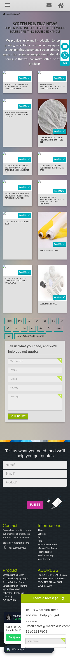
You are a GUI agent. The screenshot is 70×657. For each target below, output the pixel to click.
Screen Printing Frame (14, 582)
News (16, 14)
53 (28, 321)
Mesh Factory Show (47, 544)
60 (24, 328)
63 (49, 328)
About (41, 530)
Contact (42, 534)
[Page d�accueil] (4, 14)
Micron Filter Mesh (47, 548)
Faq (39, 537)
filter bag (7, 596)
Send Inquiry (17, 416)
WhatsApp (18, 649)
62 (40, 328)
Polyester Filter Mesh (13, 593)
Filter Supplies (45, 552)
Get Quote (14, 637)
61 (32, 328)
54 (37, 321)
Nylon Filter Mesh (11, 589)
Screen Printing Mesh (13, 575)
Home (9, 321)
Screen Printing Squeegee (15, 578)
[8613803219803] (65, 55)
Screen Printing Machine (15, 586)
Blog (40, 541)
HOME (9, 14)
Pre (20, 321)
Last (8, 336)
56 (53, 321)
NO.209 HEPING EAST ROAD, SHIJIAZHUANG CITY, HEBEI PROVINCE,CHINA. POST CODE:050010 (52, 580)
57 (61, 321)
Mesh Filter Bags (46, 555)
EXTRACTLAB (9, 600)
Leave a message (45, 598)
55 (45, 321)
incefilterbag (44, 559)
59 (16, 328)
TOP (65, 63)
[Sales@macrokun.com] (65, 46)
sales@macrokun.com (17, 543)
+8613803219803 (17, 548)
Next (58, 328)
